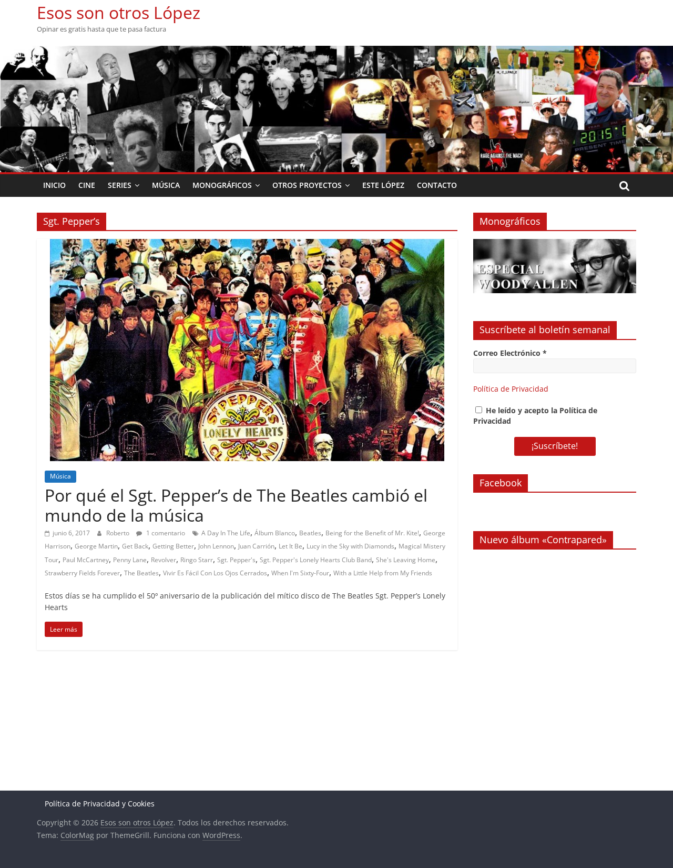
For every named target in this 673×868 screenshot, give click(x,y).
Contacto (437, 185)
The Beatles (141, 572)
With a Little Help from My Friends (382, 572)
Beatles (310, 532)
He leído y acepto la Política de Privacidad (535, 415)
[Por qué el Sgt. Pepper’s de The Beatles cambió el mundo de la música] (247, 245)
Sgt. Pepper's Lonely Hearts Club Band (316, 559)
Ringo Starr (196, 559)
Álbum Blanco (274, 532)
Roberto (118, 532)
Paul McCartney (86, 559)
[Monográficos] (554, 245)
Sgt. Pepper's (236, 559)
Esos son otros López (118, 12)
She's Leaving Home (405, 559)
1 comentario (165, 532)
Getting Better (173, 546)
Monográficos (222, 185)
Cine (86, 185)
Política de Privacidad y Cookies (100, 804)
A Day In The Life (225, 532)
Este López (383, 185)
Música (166, 185)
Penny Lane (130, 559)
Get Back (135, 546)
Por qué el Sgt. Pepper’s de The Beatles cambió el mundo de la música (236, 505)
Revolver (163, 559)
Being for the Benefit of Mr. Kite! (372, 532)
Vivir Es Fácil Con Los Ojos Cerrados (215, 572)
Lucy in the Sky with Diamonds (350, 546)
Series (119, 185)
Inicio (54, 185)
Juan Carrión (256, 546)
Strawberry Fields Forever (82, 572)
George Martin (96, 546)
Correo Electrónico (510, 353)
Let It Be (290, 546)
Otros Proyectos (307, 185)
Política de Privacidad (510, 389)
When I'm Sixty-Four (300, 572)
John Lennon (216, 546)
